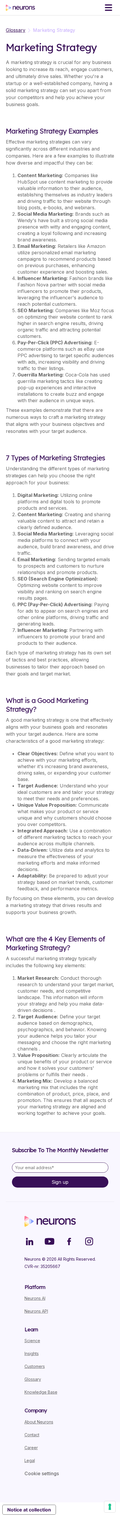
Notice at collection (29, 1510)
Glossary (15, 30)
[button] (108, 7)
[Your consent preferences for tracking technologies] (109, 1506)
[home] (20, 7)
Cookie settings (41, 1473)
